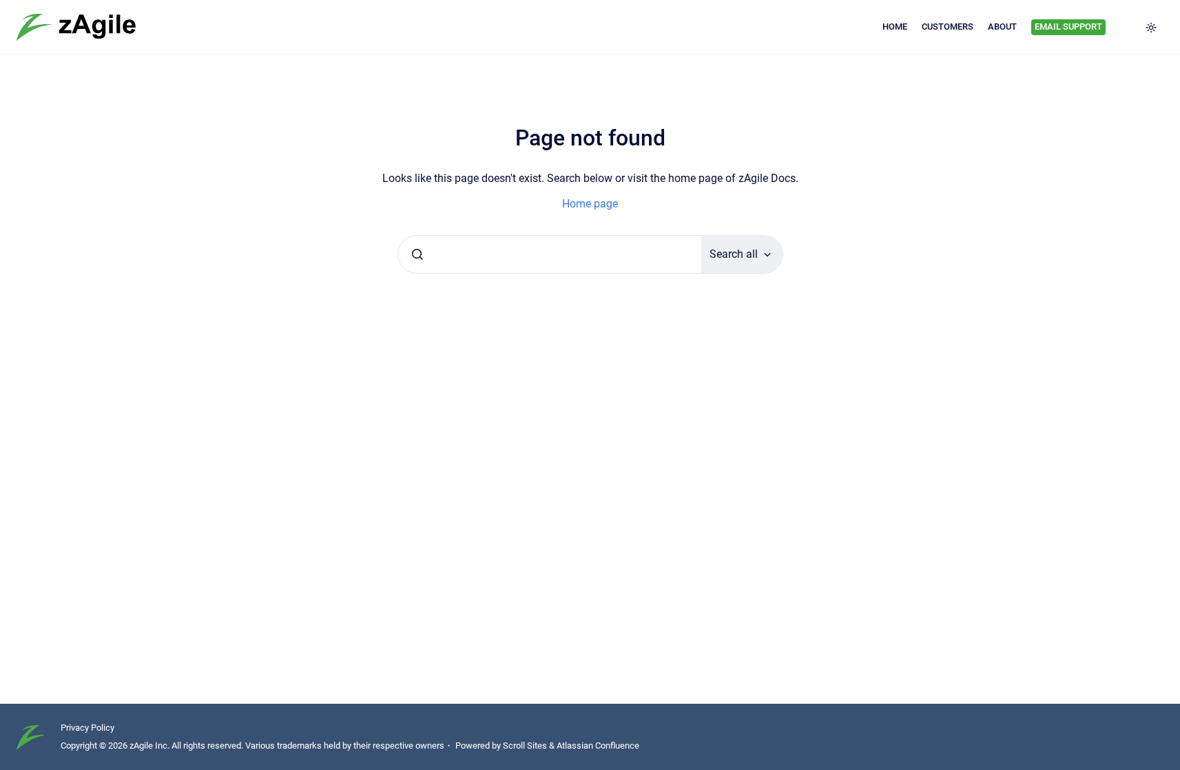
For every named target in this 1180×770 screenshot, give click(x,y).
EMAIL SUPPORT (1068, 26)
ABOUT (1002, 26)
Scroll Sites (525, 745)
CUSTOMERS (947, 26)
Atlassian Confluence (598, 745)
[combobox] (549, 254)
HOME (894, 26)
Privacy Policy (87, 727)
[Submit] (417, 254)
